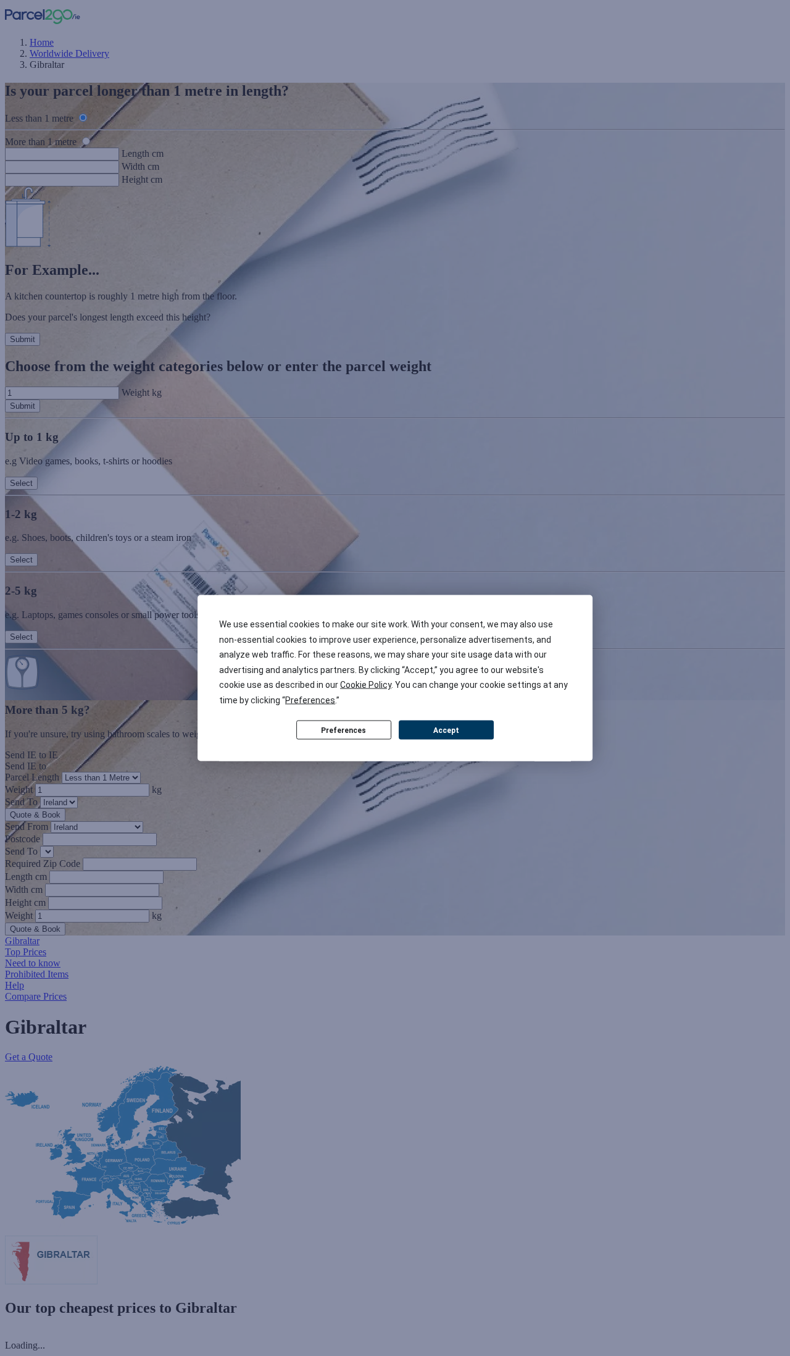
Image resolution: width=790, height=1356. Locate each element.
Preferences (343, 730)
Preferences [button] (310, 700)
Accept (446, 730)
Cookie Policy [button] (365, 685)
